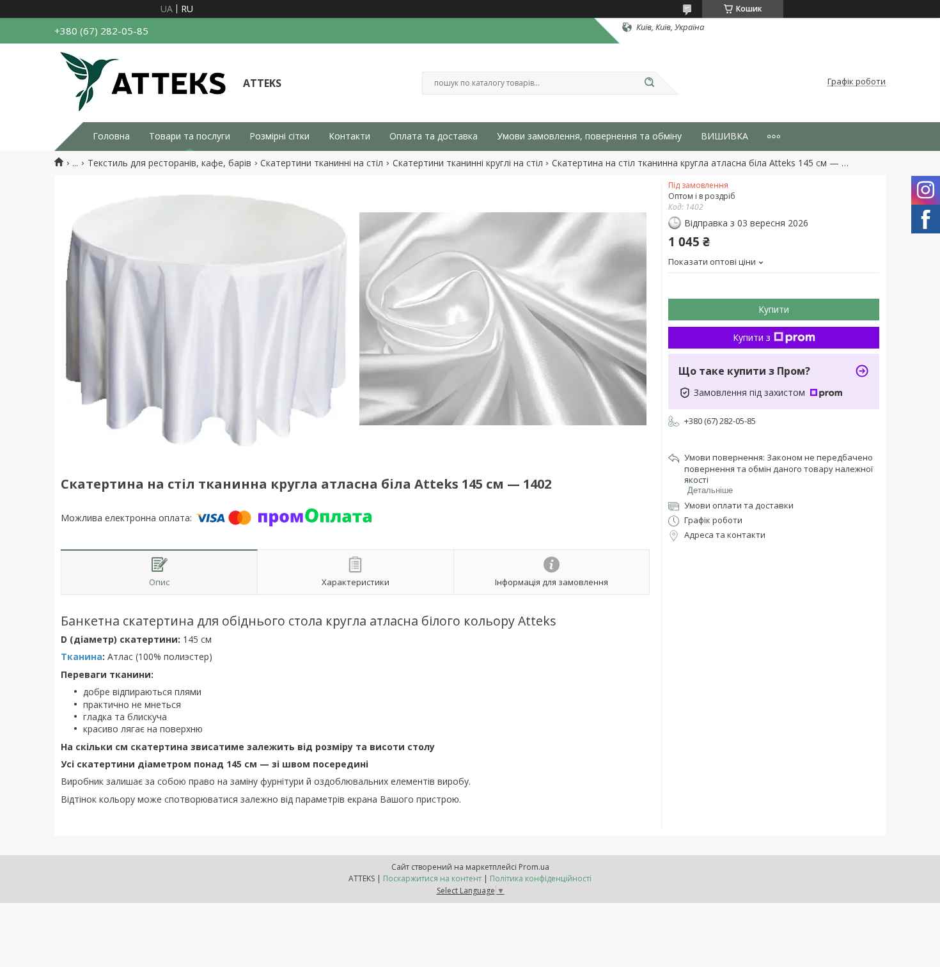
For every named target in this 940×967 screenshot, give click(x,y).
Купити (773, 309)
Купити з (752, 337)
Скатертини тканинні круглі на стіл (468, 163)
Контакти (349, 136)
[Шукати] (649, 83)
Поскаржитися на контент (432, 878)
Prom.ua (534, 866)
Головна (111, 136)
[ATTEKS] (142, 82)
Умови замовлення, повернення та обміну (589, 136)
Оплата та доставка (433, 136)
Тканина (81, 656)
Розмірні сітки (279, 136)
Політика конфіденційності (540, 878)
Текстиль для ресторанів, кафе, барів (169, 163)
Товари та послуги (189, 136)
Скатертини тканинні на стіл (321, 163)
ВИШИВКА (724, 136)
